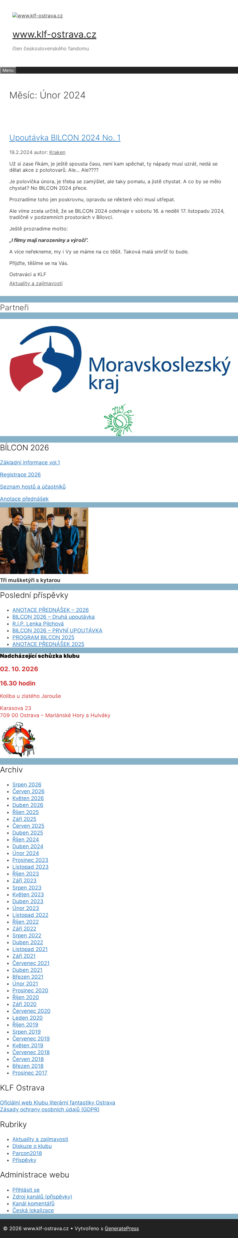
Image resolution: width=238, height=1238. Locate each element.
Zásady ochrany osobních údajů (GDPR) (49, 1109)
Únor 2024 (25, 853)
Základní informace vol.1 (30, 462)
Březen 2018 (27, 1066)
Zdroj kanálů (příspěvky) (42, 1197)
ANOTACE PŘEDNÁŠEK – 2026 (50, 610)
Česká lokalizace (33, 1210)
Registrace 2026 (20, 474)
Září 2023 (24, 880)
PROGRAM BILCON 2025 (43, 637)
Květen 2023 (28, 894)
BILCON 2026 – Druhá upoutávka (53, 617)
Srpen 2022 (26, 935)
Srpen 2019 (26, 1032)
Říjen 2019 (25, 1025)
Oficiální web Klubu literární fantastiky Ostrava (57, 1102)
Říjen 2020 (25, 997)
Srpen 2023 (27, 888)
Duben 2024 (27, 846)
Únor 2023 (25, 908)
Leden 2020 (27, 1018)
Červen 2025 (28, 826)
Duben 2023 (27, 901)
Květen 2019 (27, 1045)
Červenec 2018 (31, 1052)
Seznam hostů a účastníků (33, 487)
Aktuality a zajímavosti (36, 283)
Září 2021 (24, 956)
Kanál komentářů (33, 1203)
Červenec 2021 (31, 963)
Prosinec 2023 (30, 860)
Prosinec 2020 (30, 990)
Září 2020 (24, 1004)
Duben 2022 (27, 942)
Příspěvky (24, 1160)
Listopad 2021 (30, 949)
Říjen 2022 (25, 922)
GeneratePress (122, 1228)
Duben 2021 (27, 970)
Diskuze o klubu (32, 1146)
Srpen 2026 (27, 784)
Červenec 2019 (31, 1038)
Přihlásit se (26, 1190)
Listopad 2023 (30, 867)
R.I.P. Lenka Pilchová (38, 624)
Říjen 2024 (25, 839)
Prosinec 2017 (29, 1073)
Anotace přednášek (24, 499)
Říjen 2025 (25, 812)
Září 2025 (24, 819)
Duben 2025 (27, 833)
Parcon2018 (27, 1153)
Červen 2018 (28, 1059)
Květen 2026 (28, 798)
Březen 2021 (27, 977)
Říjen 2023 (25, 874)
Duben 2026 (27, 805)
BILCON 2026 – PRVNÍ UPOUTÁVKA (57, 630)
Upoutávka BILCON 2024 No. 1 (65, 137)
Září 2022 (24, 929)
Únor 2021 (25, 984)
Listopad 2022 (30, 915)
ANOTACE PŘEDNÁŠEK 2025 (48, 644)
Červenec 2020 (31, 1011)
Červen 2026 (28, 791)
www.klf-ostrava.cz (54, 34)
